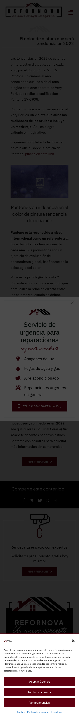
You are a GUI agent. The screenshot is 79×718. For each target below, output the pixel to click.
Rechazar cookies (39, 692)
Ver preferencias (39, 702)
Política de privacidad (38, 712)
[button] (73, 641)
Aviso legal (56, 712)
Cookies (21, 712)
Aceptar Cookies (39, 681)
